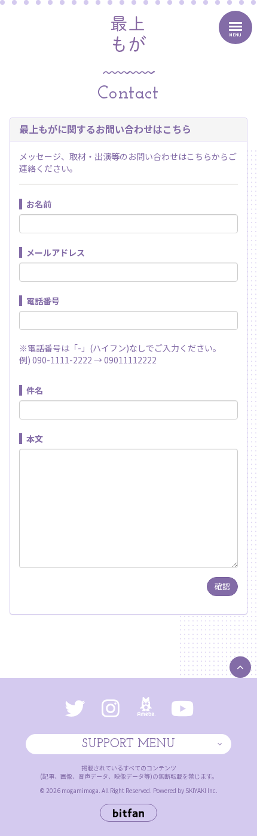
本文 (34, 439)
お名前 (38, 204)
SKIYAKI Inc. (201, 790)
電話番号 (43, 301)
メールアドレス (55, 252)
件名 (34, 390)
